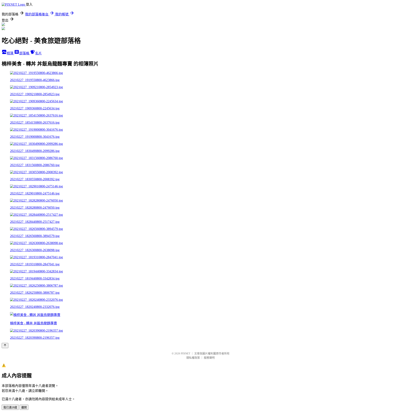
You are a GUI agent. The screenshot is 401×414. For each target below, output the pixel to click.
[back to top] (5, 345)
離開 (24, 407)
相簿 (10, 53)
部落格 (24, 53)
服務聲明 (209, 357)
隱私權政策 (193, 357)
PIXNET (185, 353)
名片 (38, 53)
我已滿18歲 (10, 407)
